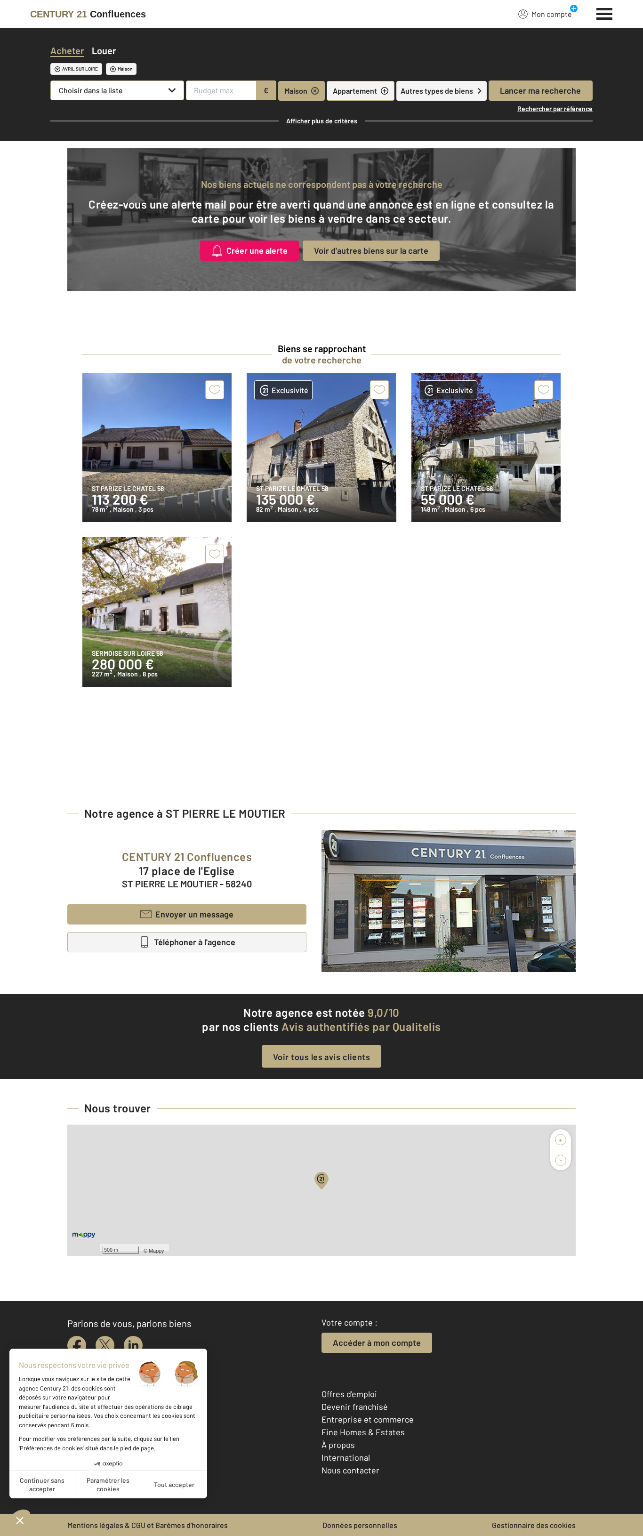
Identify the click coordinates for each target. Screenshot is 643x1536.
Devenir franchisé (355, 1406)
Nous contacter (350, 1470)
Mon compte (551, 13)
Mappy (156, 1250)
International (346, 1457)
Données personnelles (359, 1524)
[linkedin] (133, 1345)
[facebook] (76, 1345)
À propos (338, 1444)
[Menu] (604, 13)
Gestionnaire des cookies (534, 1524)
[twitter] (105, 1345)
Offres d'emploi (349, 1394)
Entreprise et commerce (368, 1419)
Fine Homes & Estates (363, 1432)
